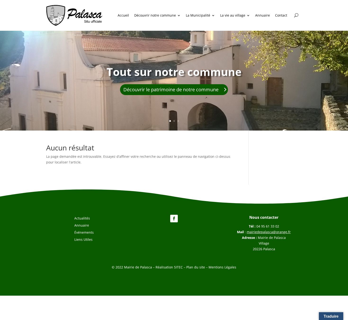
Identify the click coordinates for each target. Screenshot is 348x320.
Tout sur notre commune (174, 71)
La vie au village (232, 15)
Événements (84, 233)
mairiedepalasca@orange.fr (269, 232)
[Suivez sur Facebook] (174, 218)
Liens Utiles (83, 240)
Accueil (123, 15)
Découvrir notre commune (155, 15)
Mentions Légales (222, 267)
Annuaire (262, 15)
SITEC (178, 267)
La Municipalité (198, 15)
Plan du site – (197, 267)
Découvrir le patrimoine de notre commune (171, 89)
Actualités (82, 218)
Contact (281, 15)
